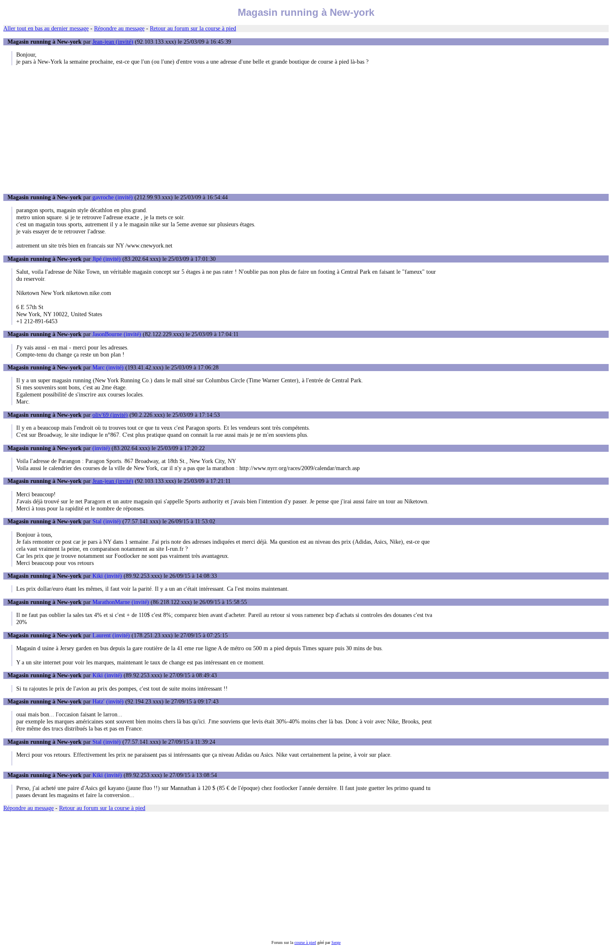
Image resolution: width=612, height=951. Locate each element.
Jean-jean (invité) (112, 41)
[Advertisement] (306, 129)
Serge (336, 942)
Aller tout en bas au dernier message (46, 28)
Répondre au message (119, 28)
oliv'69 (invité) (110, 414)
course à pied (305, 942)
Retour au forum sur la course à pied (193, 28)
